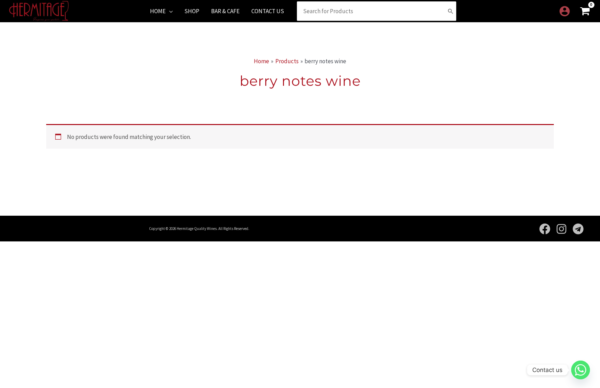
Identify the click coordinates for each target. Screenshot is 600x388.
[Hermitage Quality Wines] (39, 10)
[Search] (451, 11)
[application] (169, 11)
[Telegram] (578, 228)
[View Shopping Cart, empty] (585, 11)
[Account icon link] (564, 11)
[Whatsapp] (580, 370)
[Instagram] (561, 228)
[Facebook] (544, 228)
